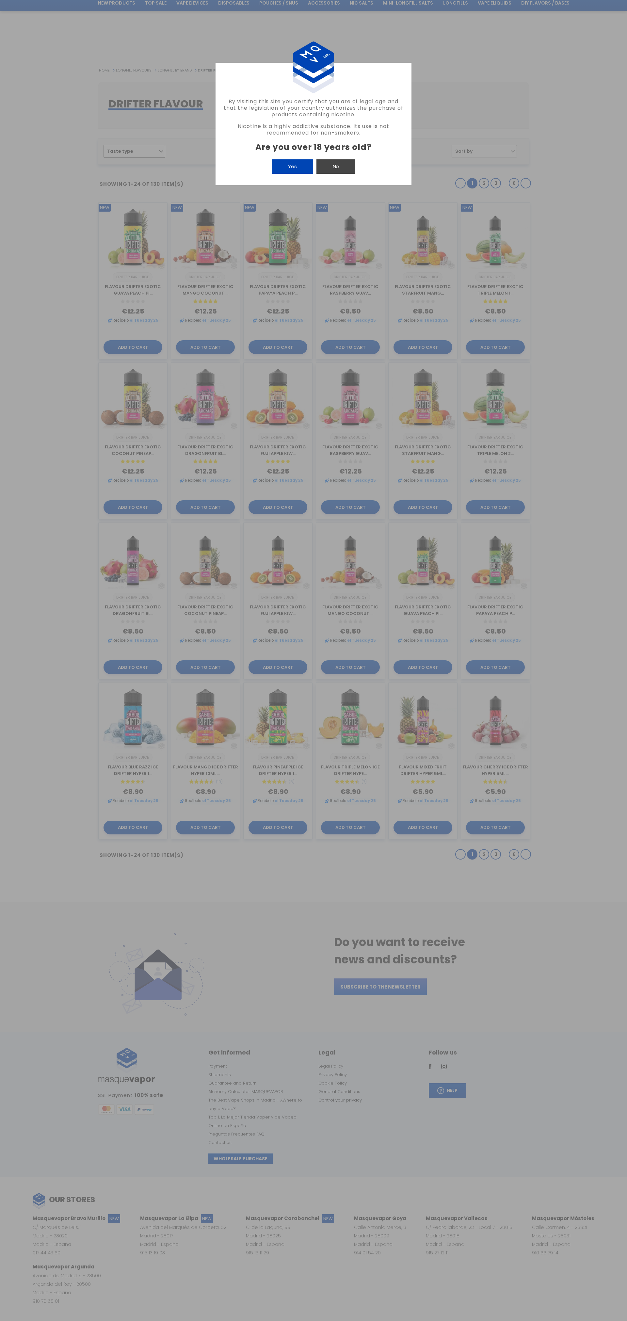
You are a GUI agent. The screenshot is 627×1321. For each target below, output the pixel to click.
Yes (292, 166)
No (336, 166)
